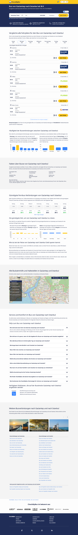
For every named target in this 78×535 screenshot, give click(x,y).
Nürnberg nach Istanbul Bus (45, 464)
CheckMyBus (11, 499)
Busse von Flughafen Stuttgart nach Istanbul (48, 491)
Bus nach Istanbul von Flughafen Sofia (47, 489)
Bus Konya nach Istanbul (44, 458)
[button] (19, 277)
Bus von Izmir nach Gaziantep (16, 442)
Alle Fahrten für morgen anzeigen (40, 119)
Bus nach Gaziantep (26, 499)
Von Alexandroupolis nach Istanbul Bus (47, 440)
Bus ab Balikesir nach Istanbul (45, 442)
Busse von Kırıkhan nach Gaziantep (17, 449)
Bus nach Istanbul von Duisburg (45, 449)
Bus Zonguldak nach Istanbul (45, 480)
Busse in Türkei (18, 499)
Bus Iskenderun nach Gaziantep (16, 440)
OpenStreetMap (61, 303)
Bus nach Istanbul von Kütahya (45, 460)
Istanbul (65, 277)
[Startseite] (14, 2)
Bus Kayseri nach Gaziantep (15, 447)
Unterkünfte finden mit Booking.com (17, 18)
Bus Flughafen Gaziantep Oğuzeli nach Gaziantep (20, 489)
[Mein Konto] (58, 2)
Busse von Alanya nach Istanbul (45, 438)
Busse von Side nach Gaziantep (16, 456)
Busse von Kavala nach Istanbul (45, 456)
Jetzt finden (63, 58)
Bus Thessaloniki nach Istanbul (45, 471)
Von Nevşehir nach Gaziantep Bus (17, 451)
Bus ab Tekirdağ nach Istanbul (45, 469)
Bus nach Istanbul (34, 499)
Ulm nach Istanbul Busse (44, 475)
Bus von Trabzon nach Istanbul (45, 473)
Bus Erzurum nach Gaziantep (16, 438)
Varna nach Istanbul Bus (44, 478)
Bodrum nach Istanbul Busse (45, 445)
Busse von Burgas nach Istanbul (45, 447)
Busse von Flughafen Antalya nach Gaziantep (19, 486)
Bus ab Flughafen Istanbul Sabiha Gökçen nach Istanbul (50, 486)
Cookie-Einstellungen (38, 520)
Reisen (34, 522)
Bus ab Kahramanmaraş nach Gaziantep (18, 445)
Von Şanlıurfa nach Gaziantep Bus (17, 453)
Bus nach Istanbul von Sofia (45, 467)
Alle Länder (52, 522)
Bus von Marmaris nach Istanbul (45, 462)
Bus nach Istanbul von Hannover (46, 453)
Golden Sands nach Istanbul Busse (46, 451)
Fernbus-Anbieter (20, 522)
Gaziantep (56, 277)
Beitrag (51, 520)
